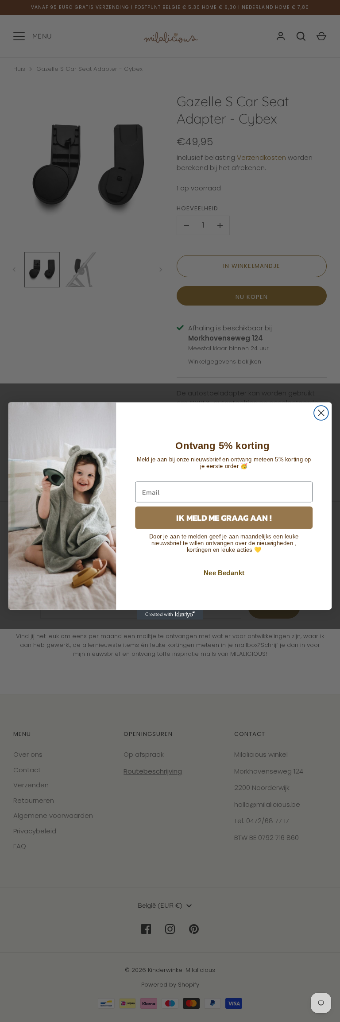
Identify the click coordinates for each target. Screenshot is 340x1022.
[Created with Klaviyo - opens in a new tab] (170, 614)
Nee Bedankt (224, 573)
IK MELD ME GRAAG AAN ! (223, 517)
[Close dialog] (321, 413)
